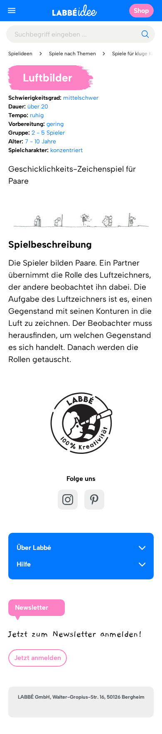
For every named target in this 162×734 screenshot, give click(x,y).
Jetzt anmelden (37, 658)
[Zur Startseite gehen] (74, 10)
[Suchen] (145, 34)
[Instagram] (68, 500)
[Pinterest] (94, 500)
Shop (141, 11)
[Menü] (11, 10)
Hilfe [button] (24, 564)
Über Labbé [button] (34, 548)
